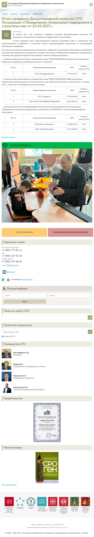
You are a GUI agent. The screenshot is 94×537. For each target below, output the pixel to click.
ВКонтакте (11, 272)
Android (25, 279)
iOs (31, 279)
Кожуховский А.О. (20, 387)
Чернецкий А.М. (19, 376)
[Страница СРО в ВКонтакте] (4, 272)
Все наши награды (9, 484)
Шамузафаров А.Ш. (21, 352)
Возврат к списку (8, 137)
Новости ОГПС (9, 336)
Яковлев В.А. (18, 364)
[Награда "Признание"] (47, 467)
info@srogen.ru (13, 265)
